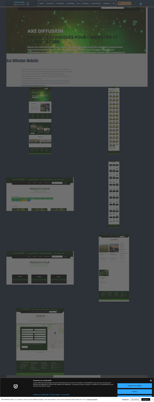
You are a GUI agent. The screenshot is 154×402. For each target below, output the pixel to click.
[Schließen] (152, 399)
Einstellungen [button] (125, 399)
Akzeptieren (146, 399)
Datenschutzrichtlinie (92, 399)
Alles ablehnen (135, 399)
